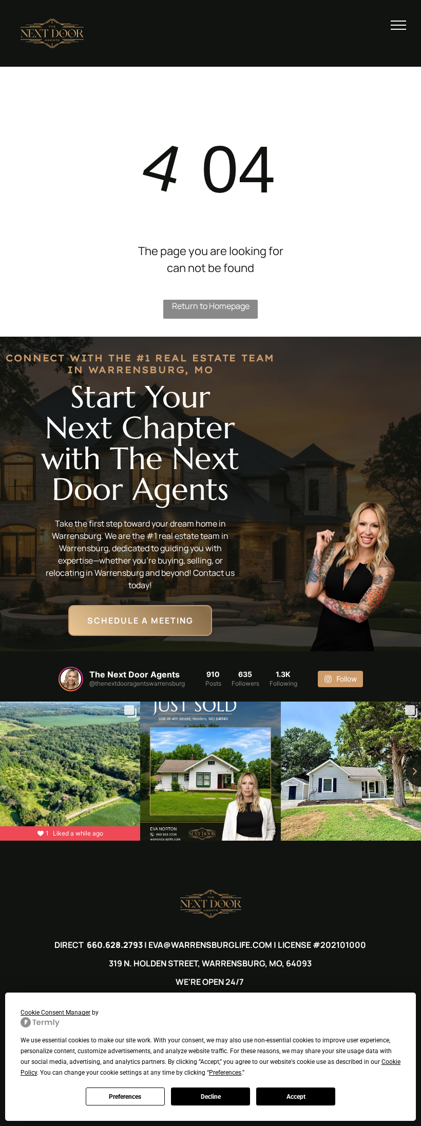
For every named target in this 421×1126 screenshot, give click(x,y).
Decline (211, 1096)
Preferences (125, 1096)
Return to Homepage (211, 306)
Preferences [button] (225, 1072)
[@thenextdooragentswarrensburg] (71, 679)
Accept (295, 1096)
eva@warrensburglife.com (210, 944)
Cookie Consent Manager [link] (55, 1012)
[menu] (398, 25)
